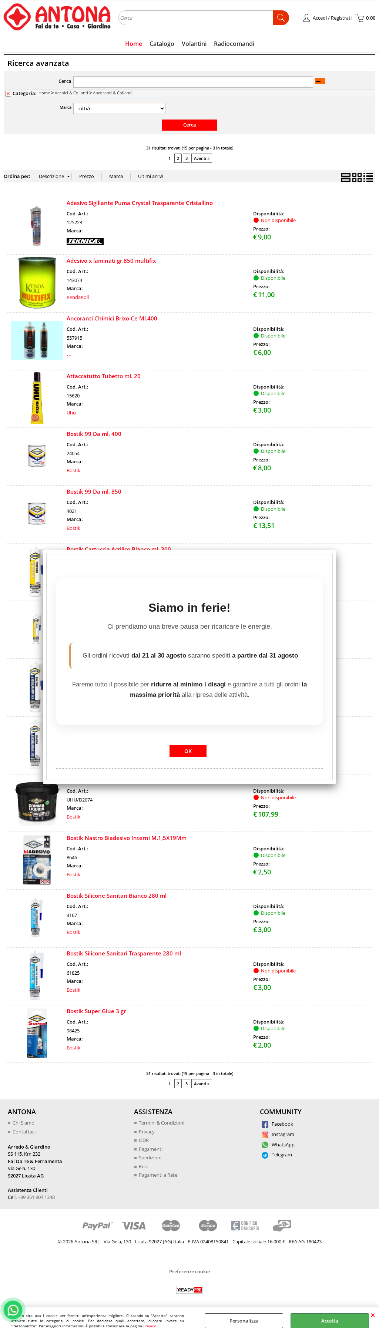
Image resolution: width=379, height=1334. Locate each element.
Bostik (73, 470)
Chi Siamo (23, 1122)
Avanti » (201, 158)
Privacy (149, 1325)
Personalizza (244, 1320)
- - (69, 355)
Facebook (282, 1123)
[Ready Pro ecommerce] (189, 1290)
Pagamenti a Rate (158, 1175)
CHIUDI (372, 1314)
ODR (144, 1140)
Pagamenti (150, 1149)
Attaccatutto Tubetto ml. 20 (104, 376)
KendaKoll (78, 297)
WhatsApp (283, 1144)
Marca (65, 107)
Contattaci (24, 1131)
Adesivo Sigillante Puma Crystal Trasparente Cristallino (140, 202)
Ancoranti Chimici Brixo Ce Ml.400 (112, 318)
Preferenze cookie (189, 1271)
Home (133, 44)
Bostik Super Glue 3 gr (96, 1011)
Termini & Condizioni (161, 1122)
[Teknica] (85, 245)
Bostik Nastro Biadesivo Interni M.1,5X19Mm (127, 837)
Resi (143, 1166)
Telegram (281, 1154)
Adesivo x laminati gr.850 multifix (111, 260)
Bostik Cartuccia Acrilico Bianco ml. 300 (119, 549)
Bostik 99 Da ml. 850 (94, 491)
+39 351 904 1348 (36, 1197)
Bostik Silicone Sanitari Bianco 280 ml (117, 895)
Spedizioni (150, 1157)
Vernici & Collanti (71, 92)
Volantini (194, 44)
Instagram (282, 1134)
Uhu (71, 412)
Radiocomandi (234, 44)
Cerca (64, 81)
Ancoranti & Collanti (112, 92)
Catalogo (162, 44)
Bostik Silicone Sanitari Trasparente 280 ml (124, 953)
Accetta (329, 1320)
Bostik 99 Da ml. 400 (94, 433)
